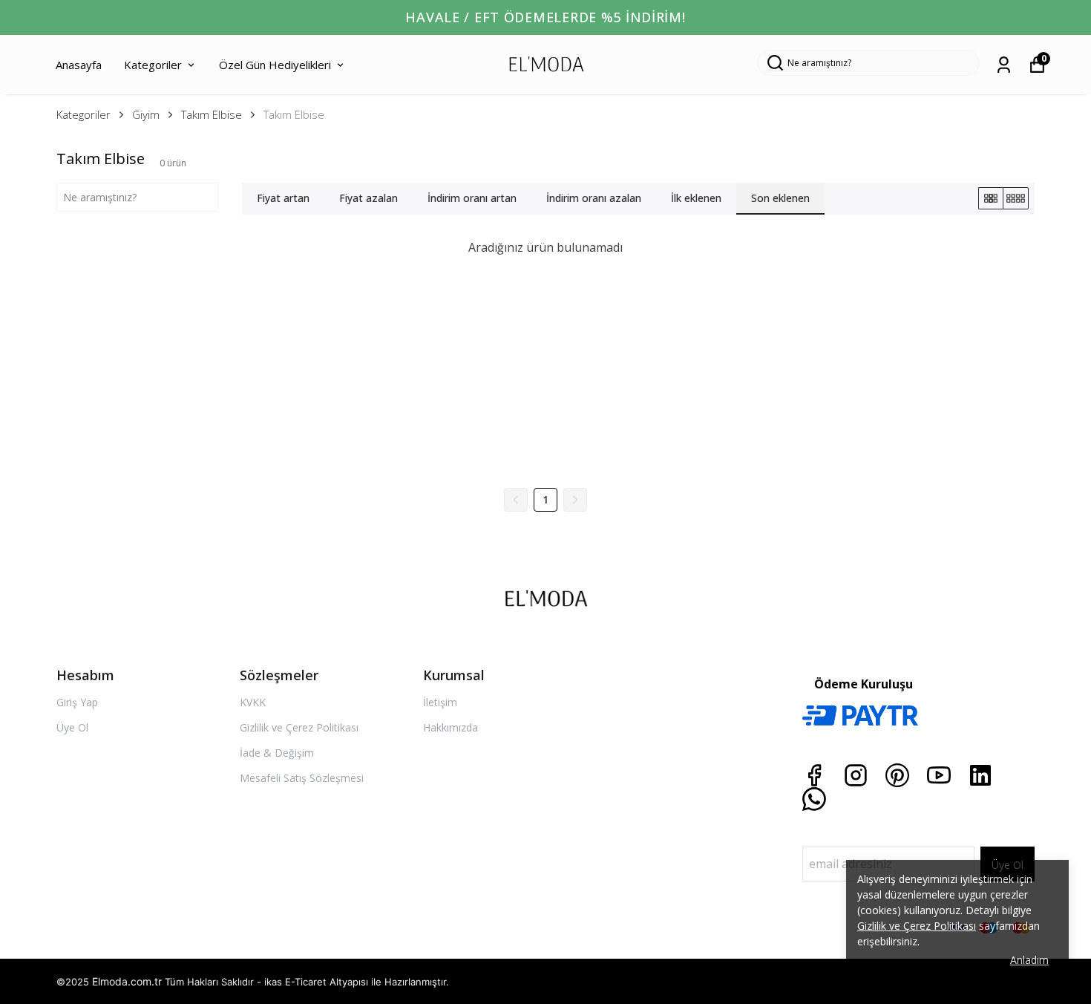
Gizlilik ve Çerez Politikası (299, 727)
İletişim (440, 702)
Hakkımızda (450, 727)
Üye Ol (72, 727)
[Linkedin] (980, 775)
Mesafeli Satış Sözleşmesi (302, 778)
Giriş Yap (77, 702)
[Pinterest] (897, 775)
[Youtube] (939, 775)
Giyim (146, 114)
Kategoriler (153, 64)
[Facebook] (814, 775)
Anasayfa (79, 64)
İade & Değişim (277, 753)
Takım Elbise (211, 114)
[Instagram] (856, 775)
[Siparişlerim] (1004, 65)
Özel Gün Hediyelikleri (275, 64)
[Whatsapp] (814, 799)
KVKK (253, 702)
